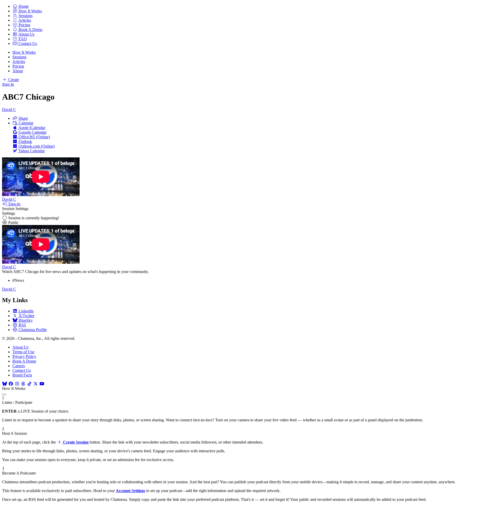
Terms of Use (23, 352)
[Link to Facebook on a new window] (10, 384)
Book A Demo (24, 361)
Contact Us (21, 370)
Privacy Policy (24, 356)
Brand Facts (22, 375)
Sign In (8, 84)
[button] (20, 6)
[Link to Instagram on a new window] (17, 384)
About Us (20, 347)
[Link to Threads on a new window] (23, 384)
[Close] (4, 394)
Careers (18, 366)
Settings (8, 213)
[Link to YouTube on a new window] (41, 384)
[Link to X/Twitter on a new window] (35, 384)
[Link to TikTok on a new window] (29, 384)
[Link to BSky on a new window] (4, 384)
